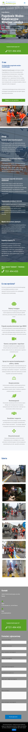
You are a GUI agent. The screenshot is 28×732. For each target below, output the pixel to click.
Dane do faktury (6, 690)
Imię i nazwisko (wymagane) (9, 652)
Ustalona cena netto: (7, 646)
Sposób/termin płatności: (8, 673)
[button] (9, 36)
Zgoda (14, 729)
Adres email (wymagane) (8, 666)
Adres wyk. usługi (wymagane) (9, 679)
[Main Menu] (24, 3)
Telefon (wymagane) (7, 658)
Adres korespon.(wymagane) (9, 702)
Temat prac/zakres (6, 639)
